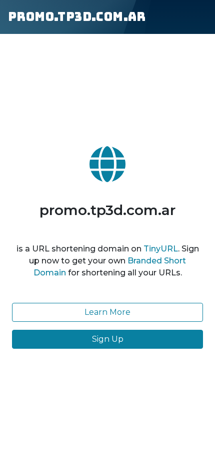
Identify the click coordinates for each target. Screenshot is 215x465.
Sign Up (108, 339)
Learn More (107, 312)
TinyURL (161, 248)
